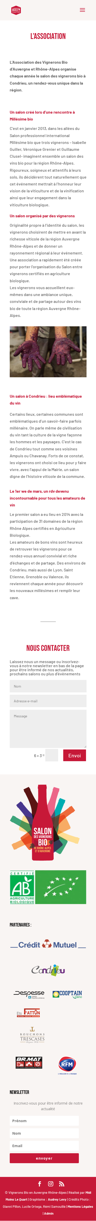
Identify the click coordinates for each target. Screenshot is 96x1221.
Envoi (74, 755)
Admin (49, 1213)
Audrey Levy (57, 1199)
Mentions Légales (80, 1206)
